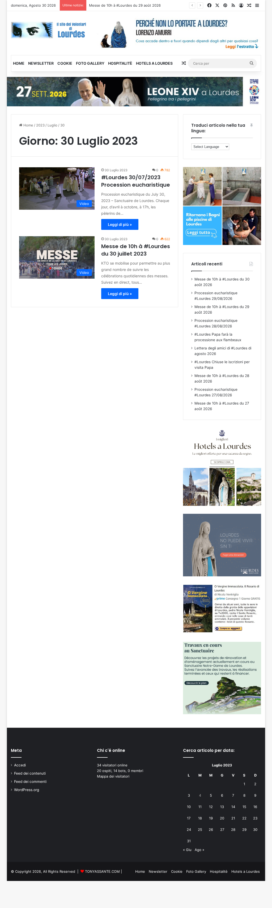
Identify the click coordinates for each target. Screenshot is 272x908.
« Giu (187, 850)
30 (255, 829)
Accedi (20, 765)
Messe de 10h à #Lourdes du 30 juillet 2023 (135, 250)
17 (188, 818)
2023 (40, 125)
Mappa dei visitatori (113, 776)
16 (255, 807)
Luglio (52, 125)
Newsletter (41, 63)
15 (244, 807)
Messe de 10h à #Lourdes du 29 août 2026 (125, 5)
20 (222, 818)
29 (244, 829)
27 (222, 829)
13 (222, 807)
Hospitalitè (120, 63)
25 (200, 829)
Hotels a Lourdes (154, 63)
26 (211, 829)
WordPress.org (26, 790)
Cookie (64, 63)
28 (233, 829)
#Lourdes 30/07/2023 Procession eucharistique (135, 181)
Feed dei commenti (30, 781)
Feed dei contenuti (30, 773)
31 (189, 841)
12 (211, 807)
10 (189, 807)
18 (200, 818)
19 (211, 818)
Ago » (199, 850)
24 (189, 829)
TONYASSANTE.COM (102, 871)
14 (233, 807)
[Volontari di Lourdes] (50, 30)
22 (244, 818)
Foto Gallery (90, 63)
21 (233, 818)
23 (255, 818)
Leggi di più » (120, 224)
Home (18, 63)
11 (200, 807)
